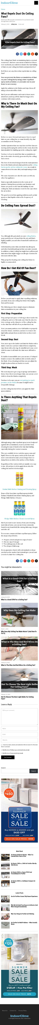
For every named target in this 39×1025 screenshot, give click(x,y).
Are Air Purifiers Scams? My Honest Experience (24, 896)
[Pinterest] (25, 54)
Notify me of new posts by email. (13, 753)
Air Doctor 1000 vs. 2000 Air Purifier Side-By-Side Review (24, 864)
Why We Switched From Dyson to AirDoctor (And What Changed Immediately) (24, 906)
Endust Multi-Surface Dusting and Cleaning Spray (19, 489)
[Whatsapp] (28, 54)
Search (3, 768)
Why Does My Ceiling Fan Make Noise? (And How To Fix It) (19, 632)
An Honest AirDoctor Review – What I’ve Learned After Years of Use (22, 855)
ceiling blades (30, 236)
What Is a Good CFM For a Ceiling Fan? (14, 600)
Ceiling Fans (14, 24)
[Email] (36, 54)
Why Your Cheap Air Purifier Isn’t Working (22, 914)
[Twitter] (21, 54)
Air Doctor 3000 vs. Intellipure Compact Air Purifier (23, 881)
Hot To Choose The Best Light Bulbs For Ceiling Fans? (17, 698)
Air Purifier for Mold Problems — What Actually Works (24, 923)
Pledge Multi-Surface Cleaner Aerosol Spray (19, 519)
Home (3, 9)
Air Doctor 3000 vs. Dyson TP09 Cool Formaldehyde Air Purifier (21, 873)
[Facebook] (17, 54)
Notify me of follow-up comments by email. (16, 750)
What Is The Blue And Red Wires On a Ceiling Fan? (18, 665)
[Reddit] (32, 54)
